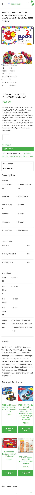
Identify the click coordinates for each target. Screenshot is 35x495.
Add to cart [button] (10, 429)
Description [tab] (8, 164)
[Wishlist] (17, 493)
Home (3, 12)
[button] (30, 30)
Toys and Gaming (14, 12)
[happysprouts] (14, 4)
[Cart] (24, 493)
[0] (32, 5)
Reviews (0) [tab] (8, 168)
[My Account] (31, 493)
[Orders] (10, 493)
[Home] (3, 493)
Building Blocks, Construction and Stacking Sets (15, 15)
